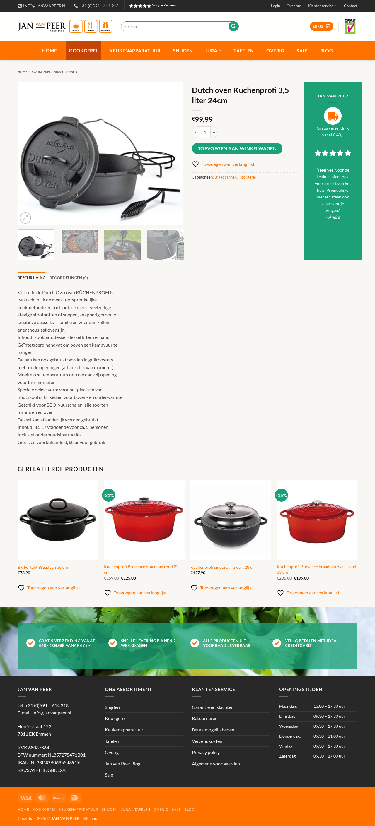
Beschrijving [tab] (31, 277)
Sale (302, 50)
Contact (350, 6)
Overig (275, 50)
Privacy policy (206, 752)
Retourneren (205, 718)
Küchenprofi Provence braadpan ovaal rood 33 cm (316, 569)
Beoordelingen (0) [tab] (69, 277)
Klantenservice (320, 6)
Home (49, 50)
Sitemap (90, 818)
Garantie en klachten (213, 707)
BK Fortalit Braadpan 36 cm (43, 567)
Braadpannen (65, 71)
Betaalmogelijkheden (213, 729)
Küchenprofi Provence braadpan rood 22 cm (141, 569)
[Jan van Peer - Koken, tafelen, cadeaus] (65, 26)
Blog (326, 50)
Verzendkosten (207, 741)
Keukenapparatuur (135, 50)
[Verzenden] (233, 26)
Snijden (183, 50)
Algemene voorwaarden (216, 763)
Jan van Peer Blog (122, 763)
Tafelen (243, 50)
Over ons (294, 6)
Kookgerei (83, 50)
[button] (275, 5)
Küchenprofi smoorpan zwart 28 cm (223, 567)
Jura (211, 50)
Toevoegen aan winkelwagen (237, 148)
